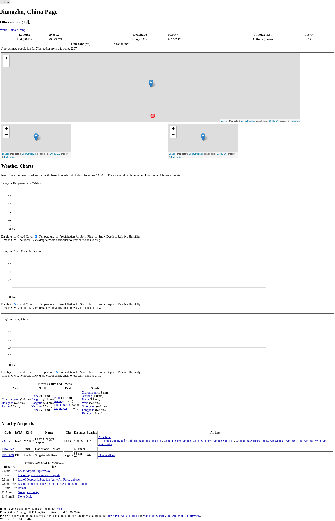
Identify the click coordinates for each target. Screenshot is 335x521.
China (12, 30)
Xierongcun (89, 392)
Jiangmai (36, 399)
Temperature (46, 236)
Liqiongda (60, 408)
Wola (85, 403)
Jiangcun (36, 403)
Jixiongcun (88, 406)
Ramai (22, 488)
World (4, 30)
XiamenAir (105, 444)
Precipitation (67, 236)
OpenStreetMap (248, 120)
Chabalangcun (10, 399)
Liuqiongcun (62, 404)
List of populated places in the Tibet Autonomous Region (53, 483)
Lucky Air (267, 440)
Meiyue (36, 406)
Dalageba (7, 403)
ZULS (6, 440)
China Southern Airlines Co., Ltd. (213, 440)
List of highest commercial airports (39, 475)
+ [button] (6, 57)
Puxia (5, 406)
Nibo (57, 397)
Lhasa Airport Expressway (34, 471)
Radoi (58, 401)
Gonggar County (28, 492)
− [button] (6, 63)
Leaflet (224, 120)
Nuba (85, 399)
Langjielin (88, 410)
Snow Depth (106, 236)
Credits (58, 508)
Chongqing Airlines (248, 440)
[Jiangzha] (151, 84)
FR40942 (8, 448)
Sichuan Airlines (285, 440)
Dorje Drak (25, 496)
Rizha (35, 410)
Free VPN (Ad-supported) (122, 515)
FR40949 (8, 455)
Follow (5, 2)
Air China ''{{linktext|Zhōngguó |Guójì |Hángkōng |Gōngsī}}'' (130, 439)
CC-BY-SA (273, 120)
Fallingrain (295, 120)
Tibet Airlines (305, 440)
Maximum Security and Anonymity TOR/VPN (171, 515)
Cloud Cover (25, 236)
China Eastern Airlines (177, 440)
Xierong (87, 396)
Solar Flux (86, 236)
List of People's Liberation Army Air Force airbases (49, 479)
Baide (35, 396)
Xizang (20, 30)
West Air (320, 440)
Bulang (86, 413)
